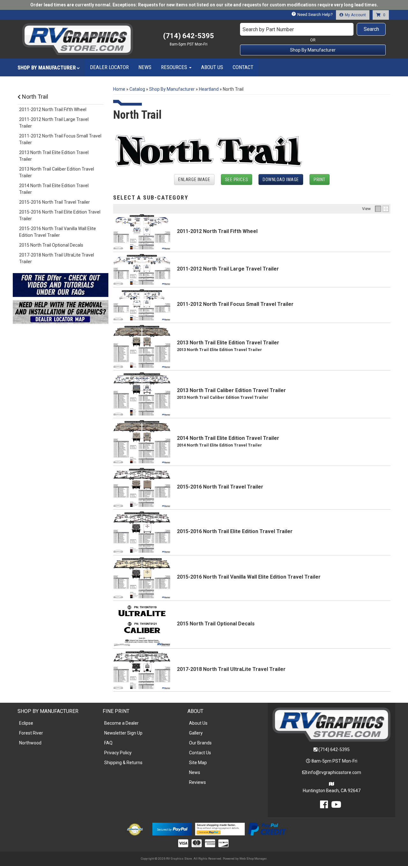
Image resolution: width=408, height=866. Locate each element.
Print (319, 179)
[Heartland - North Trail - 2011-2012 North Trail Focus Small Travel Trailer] (142, 304)
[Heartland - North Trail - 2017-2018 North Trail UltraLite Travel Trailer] (142, 669)
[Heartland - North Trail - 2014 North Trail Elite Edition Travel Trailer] (142, 441)
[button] (313, 29)
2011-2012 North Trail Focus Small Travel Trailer (235, 304)
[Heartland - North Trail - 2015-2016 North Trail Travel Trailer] (142, 487)
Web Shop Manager (252, 858)
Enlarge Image (194, 179)
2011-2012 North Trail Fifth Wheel (217, 231)
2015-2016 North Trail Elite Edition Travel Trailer (235, 531)
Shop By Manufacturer (313, 50)
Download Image (281, 179)
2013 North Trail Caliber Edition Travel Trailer (231, 390)
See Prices (236, 179)
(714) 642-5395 (334, 749)
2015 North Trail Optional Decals (216, 624)
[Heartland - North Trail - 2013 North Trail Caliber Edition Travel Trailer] (142, 393)
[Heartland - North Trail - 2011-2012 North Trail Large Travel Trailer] (142, 269)
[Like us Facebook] (324, 806)
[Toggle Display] (382, 209)
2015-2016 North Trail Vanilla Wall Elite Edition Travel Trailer (249, 577)
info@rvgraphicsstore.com (334, 772)
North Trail (34, 96)
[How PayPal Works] (172, 828)
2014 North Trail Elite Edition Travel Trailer (228, 438)
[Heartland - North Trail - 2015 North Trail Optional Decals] (142, 624)
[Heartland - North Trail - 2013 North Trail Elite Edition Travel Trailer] (142, 346)
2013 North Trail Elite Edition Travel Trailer (228, 343)
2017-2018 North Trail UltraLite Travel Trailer (231, 669)
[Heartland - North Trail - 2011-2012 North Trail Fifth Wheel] (142, 231)
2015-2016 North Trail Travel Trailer (220, 487)
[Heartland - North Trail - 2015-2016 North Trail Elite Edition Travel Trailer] (142, 531)
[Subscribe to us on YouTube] (336, 806)
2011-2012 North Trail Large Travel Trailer (228, 269)
